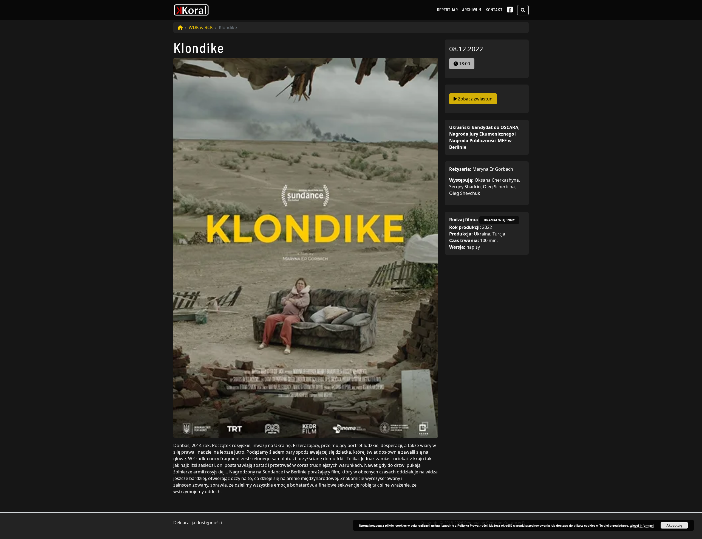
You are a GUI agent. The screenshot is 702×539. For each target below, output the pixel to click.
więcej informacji (642, 525)
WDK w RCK (201, 27)
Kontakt (494, 9)
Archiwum (471, 9)
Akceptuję (674, 525)
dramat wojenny (499, 220)
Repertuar (447, 9)
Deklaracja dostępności (197, 523)
